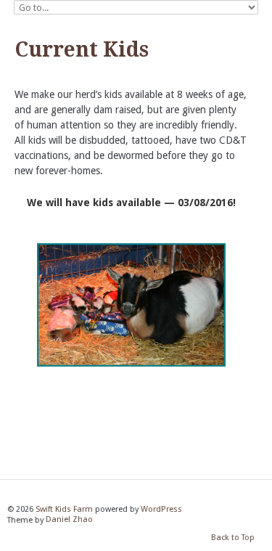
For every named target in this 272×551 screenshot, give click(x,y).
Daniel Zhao (69, 520)
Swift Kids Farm (64, 509)
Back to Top (233, 537)
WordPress (161, 509)
